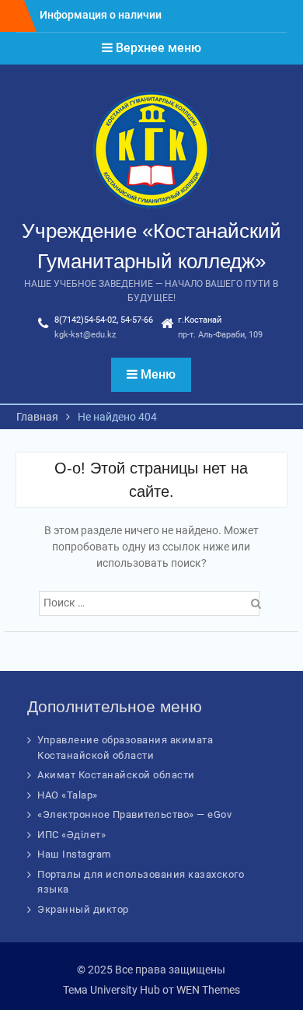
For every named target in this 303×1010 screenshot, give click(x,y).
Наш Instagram (74, 854)
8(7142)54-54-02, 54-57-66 (103, 320)
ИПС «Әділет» (71, 835)
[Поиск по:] (151, 602)
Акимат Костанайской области (116, 775)
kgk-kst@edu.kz (85, 335)
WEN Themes (208, 990)
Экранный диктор (83, 909)
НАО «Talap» (67, 795)
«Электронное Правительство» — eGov (134, 814)
